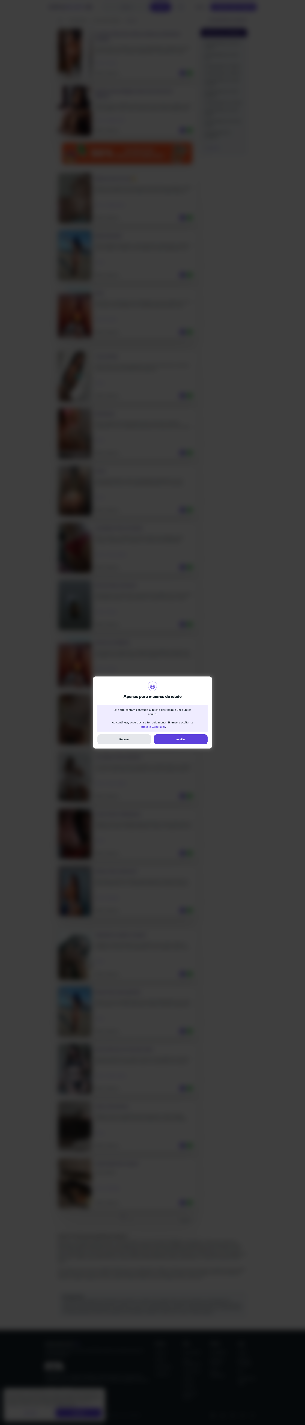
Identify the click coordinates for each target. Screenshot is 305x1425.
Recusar (124, 739)
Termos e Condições (152, 726)
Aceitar (180, 739)
